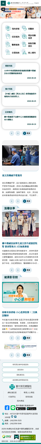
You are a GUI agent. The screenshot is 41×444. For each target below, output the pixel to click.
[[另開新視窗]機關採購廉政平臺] (12, 346)
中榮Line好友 (13, 407)
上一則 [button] (11, 355)
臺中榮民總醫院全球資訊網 (20, 3)
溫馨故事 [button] (9, 208)
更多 (28, 133)
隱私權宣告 (20, 375)
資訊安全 (20, 370)
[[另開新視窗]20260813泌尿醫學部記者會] (20, 12)
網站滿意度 (12, 392)
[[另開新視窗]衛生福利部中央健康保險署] (28, 346)
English (36, 3)
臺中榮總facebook (7, 407)
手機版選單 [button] (3, 3)
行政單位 (12, 397)
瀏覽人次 (21, 441)
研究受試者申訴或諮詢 (20, 364)
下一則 (38, 14)
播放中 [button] (3, 9)
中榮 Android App (31, 408)
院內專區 (20, 401)
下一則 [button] (17, 355)
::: (0, 6)
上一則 (2, 14)
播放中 (4, 65)
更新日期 (5, 441)
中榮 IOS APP (21, 408)
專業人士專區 (29, 392)
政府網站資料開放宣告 (20, 380)
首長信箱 (29, 397)
